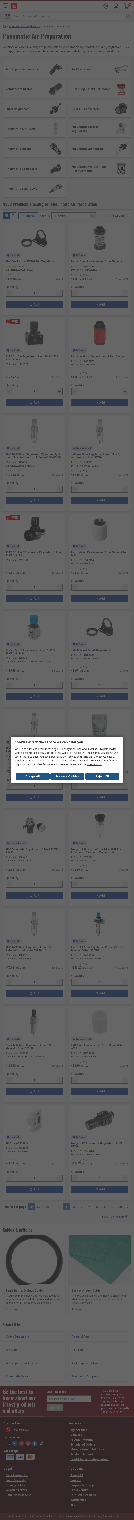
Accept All (32, 776)
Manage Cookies (67, 776)
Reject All (102, 776)
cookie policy (94, 764)
